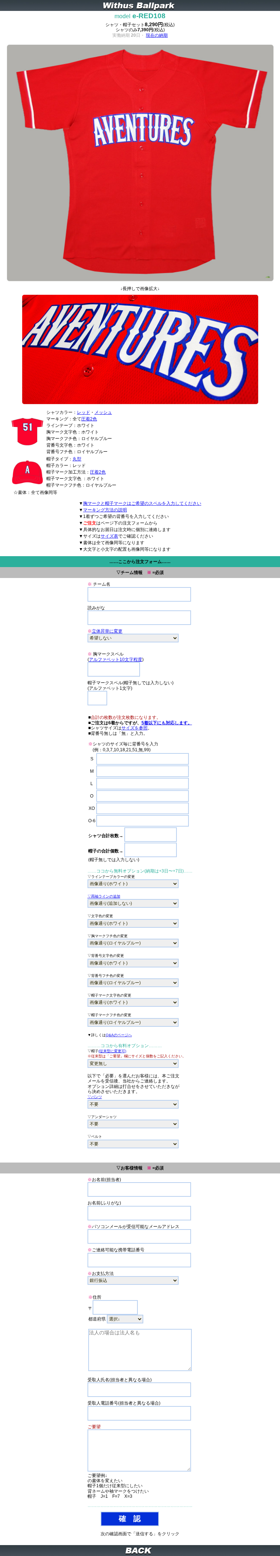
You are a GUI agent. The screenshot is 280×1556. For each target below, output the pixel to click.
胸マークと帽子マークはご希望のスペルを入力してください (142, 503)
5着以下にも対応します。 (166, 722)
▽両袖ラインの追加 (104, 896)
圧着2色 (89, 418)
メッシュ (103, 412)
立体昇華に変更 (107, 631)
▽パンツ (95, 1097)
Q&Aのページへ (119, 1035)
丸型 (77, 459)
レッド (83, 412)
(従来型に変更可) (112, 1051)
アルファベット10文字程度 (115, 659)
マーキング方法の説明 (105, 509)
